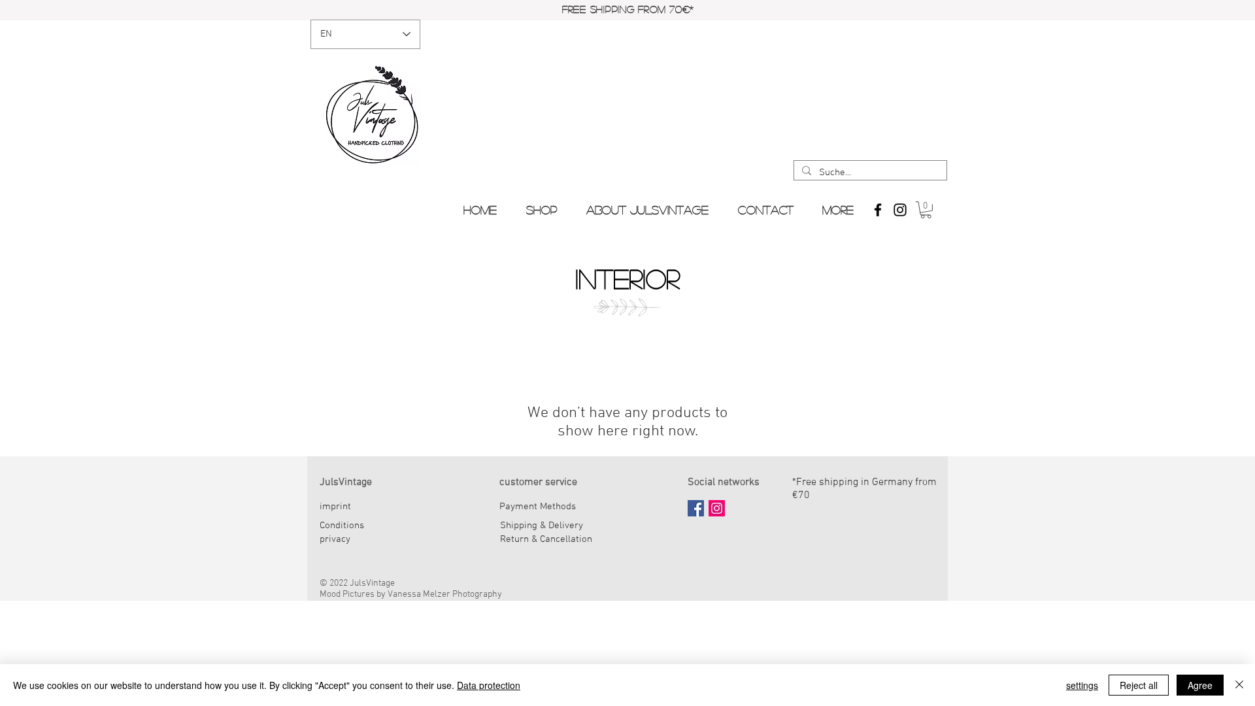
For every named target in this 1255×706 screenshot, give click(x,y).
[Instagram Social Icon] (717, 508)
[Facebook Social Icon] (696, 508)
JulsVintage (346, 482)
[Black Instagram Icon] (900, 209)
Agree (1200, 685)
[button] (926, 209)
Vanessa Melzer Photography (445, 594)
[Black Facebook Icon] (877, 209)
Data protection (488, 685)
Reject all (1139, 685)
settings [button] (1082, 685)
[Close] (1239, 685)
